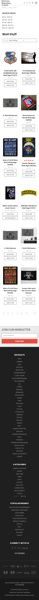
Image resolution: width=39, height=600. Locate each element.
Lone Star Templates (23, 592)
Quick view (10, 81)
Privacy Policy (20, 445)
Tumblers (19, 415)
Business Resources (19, 434)
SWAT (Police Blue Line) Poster (10, 207)
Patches (19, 409)
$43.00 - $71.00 (7, 20)
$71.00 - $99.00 (7, 22)
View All (19, 535)
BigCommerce (23, 589)
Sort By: (6, 40)
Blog (19, 437)
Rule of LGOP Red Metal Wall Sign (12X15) (10, 290)
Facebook (19, 440)
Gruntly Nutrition (19, 429)
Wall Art (19, 420)
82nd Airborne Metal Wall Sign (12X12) (28, 117)
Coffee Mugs (19, 412)
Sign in (15, 454)
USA (19, 384)
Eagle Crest (19, 516)
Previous (3, 598)
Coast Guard (19, 375)
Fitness (19, 387)
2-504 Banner (10, 248)
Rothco (19, 524)
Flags (20, 406)
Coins (19, 401)
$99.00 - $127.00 (7, 25)
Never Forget (19, 395)
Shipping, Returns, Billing (19, 443)
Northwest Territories (19, 510)
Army (19, 359)
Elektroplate (19, 530)
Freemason (19, 392)
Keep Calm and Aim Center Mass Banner (29, 290)
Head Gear (19, 403)
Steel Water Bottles (20, 518)
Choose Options (10, 218)
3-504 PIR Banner (10, 115)
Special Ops (19, 370)
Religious (19, 389)
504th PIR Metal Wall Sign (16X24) (29, 164)
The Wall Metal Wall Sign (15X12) (29, 72)
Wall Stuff (19, 485)
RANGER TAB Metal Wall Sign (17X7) (29, 207)
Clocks (19, 493)
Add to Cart (10, 85)
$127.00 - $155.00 (8, 28)
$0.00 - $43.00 (7, 17)
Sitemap (19, 456)
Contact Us (19, 448)
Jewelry (19, 423)
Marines (19, 362)
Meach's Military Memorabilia (19, 507)
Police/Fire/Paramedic (19, 378)
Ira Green (19, 532)
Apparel (19, 398)
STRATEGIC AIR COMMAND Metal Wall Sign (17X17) (10, 73)
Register (23, 454)
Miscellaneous (19, 491)
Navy (19, 364)
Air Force (19, 367)
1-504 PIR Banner (29, 248)
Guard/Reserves (19, 373)
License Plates (19, 488)
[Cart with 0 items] (32, 3)
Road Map (19, 451)
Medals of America (19, 521)
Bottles (19, 417)
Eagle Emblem (19, 513)
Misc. (19, 426)
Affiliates (19, 431)
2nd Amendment (19, 381)
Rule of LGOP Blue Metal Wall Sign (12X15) (10, 162)
